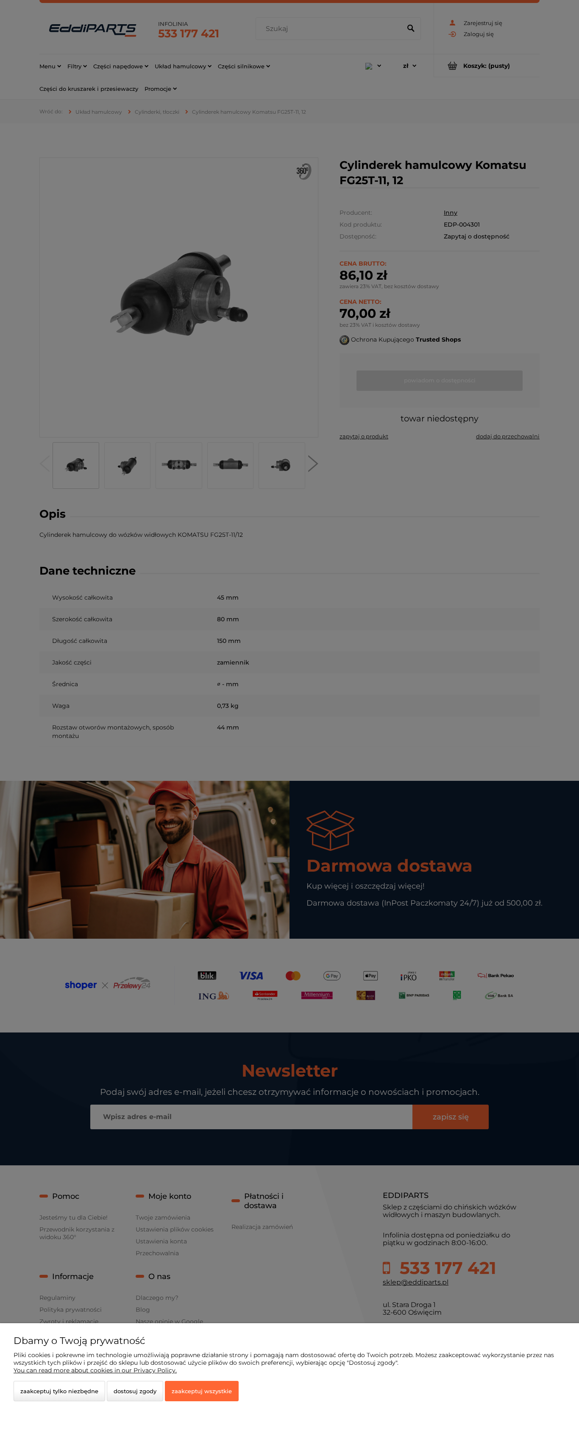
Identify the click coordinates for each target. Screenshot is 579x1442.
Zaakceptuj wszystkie (202, 1391)
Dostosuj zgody (135, 1391)
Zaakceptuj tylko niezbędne (59, 1391)
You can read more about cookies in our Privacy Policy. (95, 1370)
